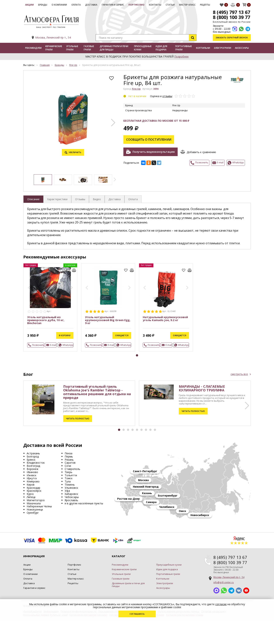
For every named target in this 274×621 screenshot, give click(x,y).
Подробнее (181, 56)
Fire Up (73, 65)
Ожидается (121, 335)
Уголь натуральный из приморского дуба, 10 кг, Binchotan (45, 320)
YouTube (246, 590)
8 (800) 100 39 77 (231, 17)
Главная (45, 65)
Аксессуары (242, 47)
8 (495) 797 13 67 (231, 12)
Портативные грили (183, 48)
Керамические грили (53, 48)
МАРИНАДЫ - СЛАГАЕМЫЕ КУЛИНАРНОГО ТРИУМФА (202, 388)
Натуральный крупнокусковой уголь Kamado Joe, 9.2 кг (165, 318)
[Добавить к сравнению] (74, 270)
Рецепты (205, 4)
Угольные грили (72, 48)
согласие (221, 604)
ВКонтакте (239, 590)
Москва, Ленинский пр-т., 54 (53, 37)
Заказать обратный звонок (232, 37)
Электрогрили (222, 47)
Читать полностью (77, 418)
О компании (59, 4)
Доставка (91, 4)
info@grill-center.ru (223, 582)
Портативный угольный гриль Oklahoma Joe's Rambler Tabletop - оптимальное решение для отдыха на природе (97, 392)
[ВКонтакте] (143, 163)
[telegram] (247, 29)
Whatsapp (224, 590)
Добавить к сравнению (201, 152)
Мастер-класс (187, 4)
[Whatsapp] (241, 29)
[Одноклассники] (148, 163)
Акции (29, 4)
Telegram (231, 590)
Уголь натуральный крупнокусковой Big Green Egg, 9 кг (107, 320)
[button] (113, 122)
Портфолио (136, 4)
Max (216, 590)
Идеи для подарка (161, 48)
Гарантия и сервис (113, 4)
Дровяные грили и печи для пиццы (114, 48)
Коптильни (203, 47)
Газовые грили (89, 48)
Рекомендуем (33, 47)
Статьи (170, 4)
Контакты (155, 4)
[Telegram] (159, 163)
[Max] (234, 29)
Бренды (42, 4)
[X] (154, 163)
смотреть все (239, 374)
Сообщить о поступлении (148, 139)
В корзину (65, 335)
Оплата (76, 4)
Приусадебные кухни (143, 48)
